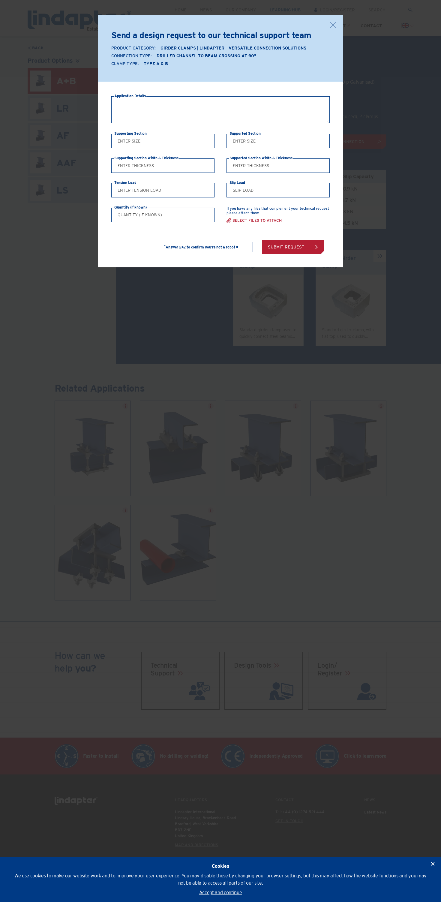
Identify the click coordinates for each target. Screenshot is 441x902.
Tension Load (125, 182)
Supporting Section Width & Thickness (146, 158)
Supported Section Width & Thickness (261, 158)
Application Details (130, 96)
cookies (38, 876)
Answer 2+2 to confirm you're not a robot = (201, 247)
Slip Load (237, 182)
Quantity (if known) (130, 207)
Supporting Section (130, 133)
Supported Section (245, 133)
